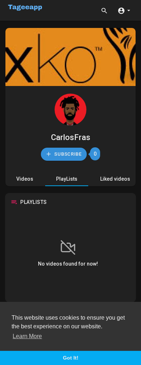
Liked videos (115, 179)
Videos (24, 179)
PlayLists (66, 179)
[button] (124, 10)
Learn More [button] (27, 336)
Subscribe (67, 154)
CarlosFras (70, 137)
